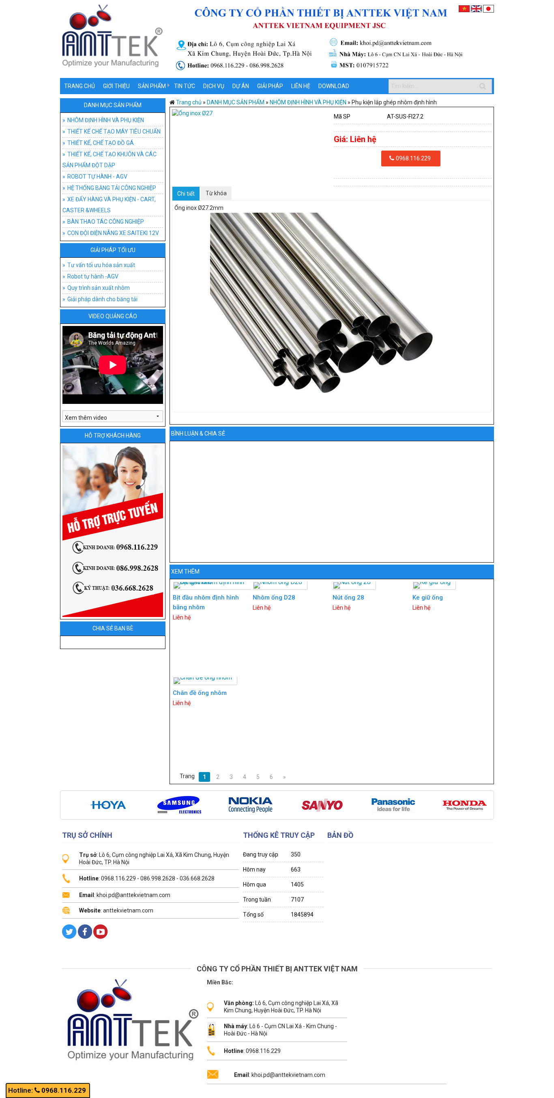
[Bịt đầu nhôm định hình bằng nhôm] (212, 585)
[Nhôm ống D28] (280, 585)
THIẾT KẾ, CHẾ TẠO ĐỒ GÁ (100, 143)
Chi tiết (186, 193)
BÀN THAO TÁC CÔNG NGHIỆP (105, 221)
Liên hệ (300, 86)
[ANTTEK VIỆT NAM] (277, 38)
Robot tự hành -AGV (92, 276)
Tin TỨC (184, 86)
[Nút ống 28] (354, 585)
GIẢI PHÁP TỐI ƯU (112, 250)
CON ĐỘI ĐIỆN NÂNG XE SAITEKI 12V (113, 233)
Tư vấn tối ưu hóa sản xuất (101, 265)
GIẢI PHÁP (270, 86)
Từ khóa (216, 193)
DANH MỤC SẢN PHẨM (113, 105)
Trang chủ (79, 86)
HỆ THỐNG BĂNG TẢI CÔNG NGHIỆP (111, 188)
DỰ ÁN (240, 86)
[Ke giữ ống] (433, 585)
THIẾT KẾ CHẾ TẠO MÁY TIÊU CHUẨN (114, 131)
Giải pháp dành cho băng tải (102, 299)
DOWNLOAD (333, 86)
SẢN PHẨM (152, 86)
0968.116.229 (64, 1090)
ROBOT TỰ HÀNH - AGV (97, 176)
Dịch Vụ (213, 86)
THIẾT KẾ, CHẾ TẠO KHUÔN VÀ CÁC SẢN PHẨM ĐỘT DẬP (109, 159)
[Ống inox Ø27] (251, 113)
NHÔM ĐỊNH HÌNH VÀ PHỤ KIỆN (105, 120)
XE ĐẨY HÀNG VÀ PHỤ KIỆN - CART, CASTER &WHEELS (109, 205)
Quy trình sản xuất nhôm (98, 288)
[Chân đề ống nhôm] (205, 681)
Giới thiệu (116, 86)
